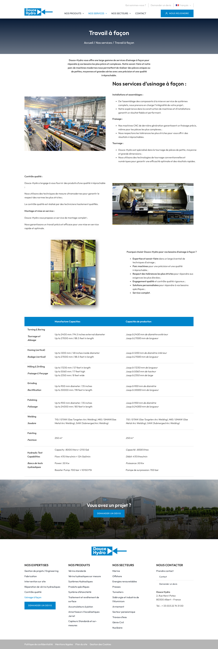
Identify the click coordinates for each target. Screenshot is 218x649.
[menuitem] (185, 5)
